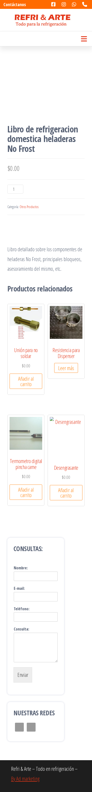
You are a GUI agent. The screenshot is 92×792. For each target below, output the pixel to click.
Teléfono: (21, 609)
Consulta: (21, 629)
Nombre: (21, 568)
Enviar (22, 674)
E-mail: (19, 588)
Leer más (66, 368)
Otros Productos (29, 206)
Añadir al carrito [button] (26, 381)
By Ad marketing (25, 778)
